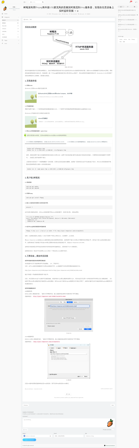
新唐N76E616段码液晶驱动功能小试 (127, 10)
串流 (120, 41)
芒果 (50, 14)
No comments (74, 14)
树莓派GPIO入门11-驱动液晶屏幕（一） (128, 19)
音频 (124, 41)
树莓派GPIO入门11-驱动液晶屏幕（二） (128, 24)
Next (113, 405)
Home (26, 19)
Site (86, 433)
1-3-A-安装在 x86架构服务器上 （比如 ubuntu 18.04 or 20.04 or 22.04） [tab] (45, 142)
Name (24, 433)
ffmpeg (133, 39)
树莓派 (10, 23)
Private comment (107, 429)
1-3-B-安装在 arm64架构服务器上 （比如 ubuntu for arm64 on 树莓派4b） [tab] (87, 142)
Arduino (10, 28)
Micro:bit (10, 26)
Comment (25, 416)
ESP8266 (10, 31)
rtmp (129, 39)
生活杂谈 (10, 37)
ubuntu (125, 39)
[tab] (121, 7)
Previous (26, 405)
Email (55, 433)
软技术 (10, 20)
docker (121, 39)
